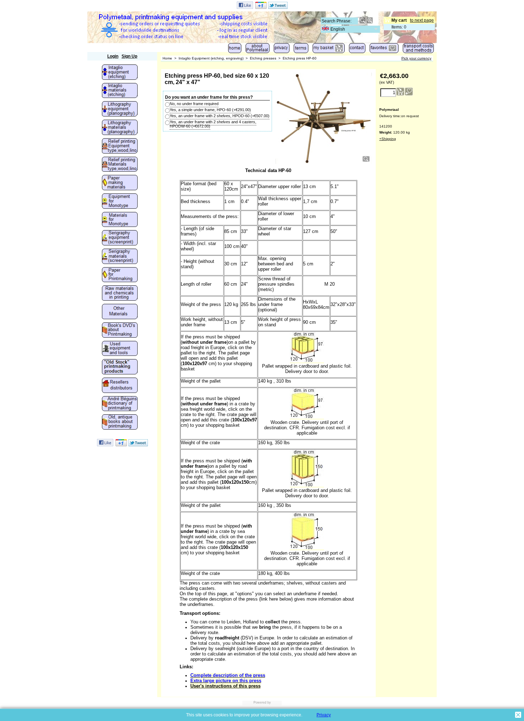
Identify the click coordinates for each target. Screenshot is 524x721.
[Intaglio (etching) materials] (120, 91)
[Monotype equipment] (120, 201)
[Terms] (301, 49)
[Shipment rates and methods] (418, 49)
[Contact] (357, 49)
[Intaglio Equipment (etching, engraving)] (120, 72)
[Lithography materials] (120, 128)
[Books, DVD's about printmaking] (120, 330)
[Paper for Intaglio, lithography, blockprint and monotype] (120, 275)
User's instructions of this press (225, 686)
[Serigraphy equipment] (120, 238)
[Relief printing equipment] (120, 146)
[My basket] (329, 49)
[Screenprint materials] (120, 257)
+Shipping (387, 139)
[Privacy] (281, 49)
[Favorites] (384, 49)
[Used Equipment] (120, 349)
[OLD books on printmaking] (120, 422)
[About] (257, 49)
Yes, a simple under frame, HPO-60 (210, 110)
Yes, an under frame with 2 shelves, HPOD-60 (219, 116)
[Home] (234, 49)
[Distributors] (120, 386)
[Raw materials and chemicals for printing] (120, 293)
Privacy (324, 714)
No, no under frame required (194, 104)
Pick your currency (416, 58)
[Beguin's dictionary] (120, 404)
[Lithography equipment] (120, 109)
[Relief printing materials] (120, 165)
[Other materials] (120, 312)
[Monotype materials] (120, 220)
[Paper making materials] (120, 183)
